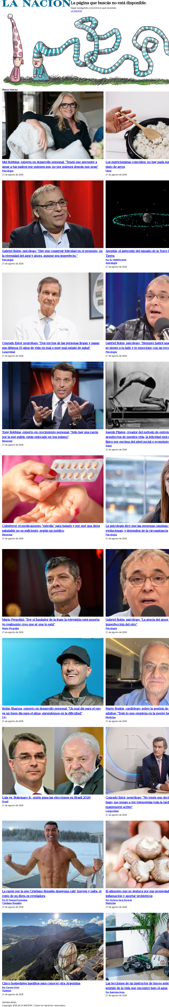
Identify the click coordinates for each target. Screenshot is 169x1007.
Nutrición (111, 903)
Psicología (7, 171)
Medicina (111, 717)
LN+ (4, 717)
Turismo (6, 991)
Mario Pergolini (10, 628)
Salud (109, 446)
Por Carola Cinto (10, 987)
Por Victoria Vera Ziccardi (119, 900)
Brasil (5, 802)
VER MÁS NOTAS (9, 1002)
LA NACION (76, 11)
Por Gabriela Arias (115, 992)
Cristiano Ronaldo (12, 903)
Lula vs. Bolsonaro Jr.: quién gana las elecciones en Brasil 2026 (46, 797)
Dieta (108, 171)
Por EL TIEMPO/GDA (116, 259)
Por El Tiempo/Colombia (14, 900)
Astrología (111, 263)
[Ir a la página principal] (36, 5)
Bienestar (7, 441)
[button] (53, 125)
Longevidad (8, 352)
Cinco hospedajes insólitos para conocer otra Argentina (41, 983)
